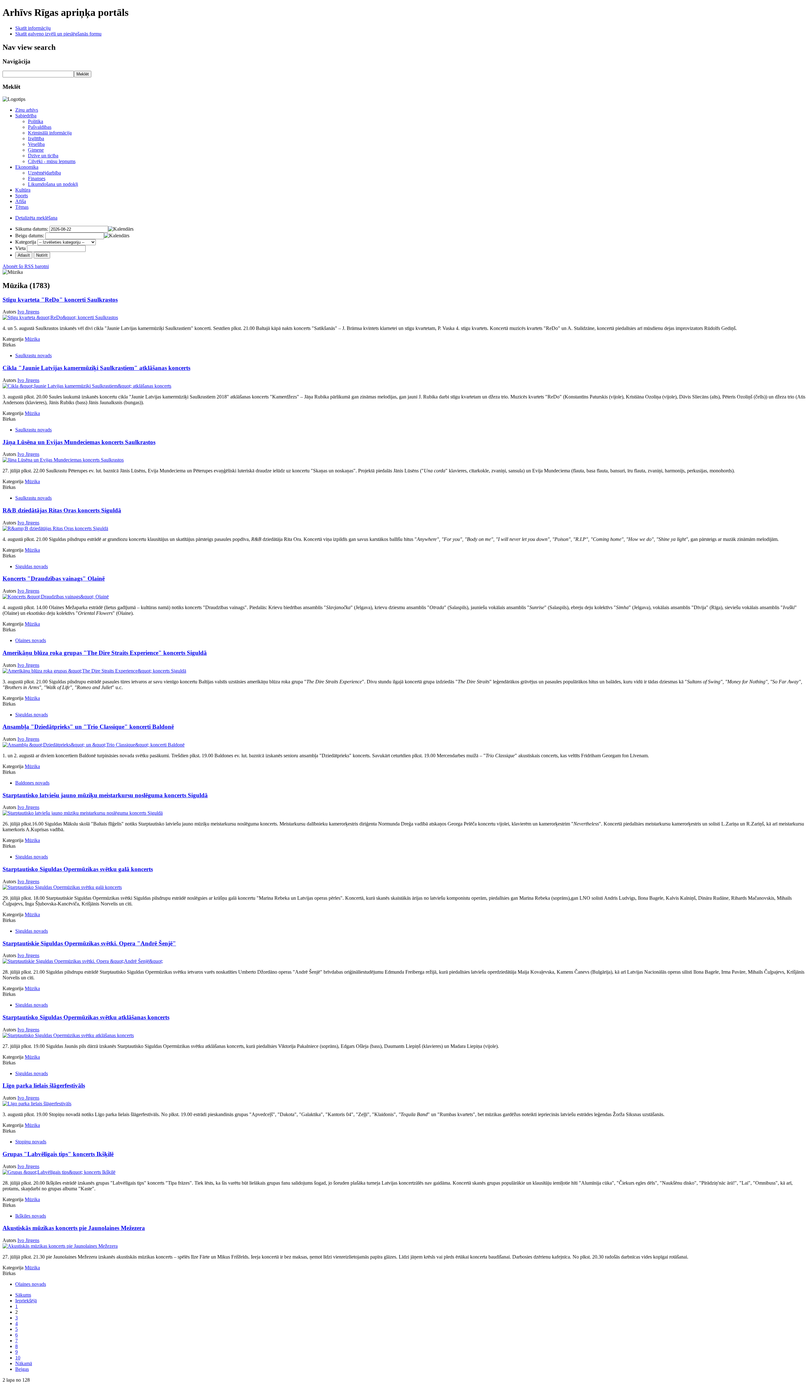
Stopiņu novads (30, 1141)
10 (17, 1357)
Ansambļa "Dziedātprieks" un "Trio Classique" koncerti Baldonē (88, 726)
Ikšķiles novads (30, 1216)
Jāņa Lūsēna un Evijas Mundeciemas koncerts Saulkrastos (79, 442)
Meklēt (82, 74)
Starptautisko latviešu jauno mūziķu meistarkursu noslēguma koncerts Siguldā (105, 795)
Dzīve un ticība (43, 155)
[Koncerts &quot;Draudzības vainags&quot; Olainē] (56, 596)
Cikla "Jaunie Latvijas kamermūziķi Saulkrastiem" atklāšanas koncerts (96, 368)
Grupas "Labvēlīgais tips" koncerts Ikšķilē (58, 1154)
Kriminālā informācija (50, 132)
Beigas (22, 1369)
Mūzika (32, 339)
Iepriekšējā (26, 1300)
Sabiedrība (25, 115)
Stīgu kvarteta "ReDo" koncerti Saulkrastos (60, 299)
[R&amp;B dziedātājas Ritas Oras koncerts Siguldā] (55, 528)
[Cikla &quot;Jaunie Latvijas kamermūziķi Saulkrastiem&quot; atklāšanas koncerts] (87, 386)
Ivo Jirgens (28, 311)
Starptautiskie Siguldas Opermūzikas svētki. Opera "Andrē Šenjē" (89, 943)
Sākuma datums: (31, 229)
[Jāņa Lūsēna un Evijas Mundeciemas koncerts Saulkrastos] (63, 460)
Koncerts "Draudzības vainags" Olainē (54, 578)
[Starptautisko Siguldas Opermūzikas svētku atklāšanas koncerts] (68, 1035)
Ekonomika (26, 167)
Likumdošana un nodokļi (53, 184)
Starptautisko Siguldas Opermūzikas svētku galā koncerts (78, 869)
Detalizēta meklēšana (36, 217)
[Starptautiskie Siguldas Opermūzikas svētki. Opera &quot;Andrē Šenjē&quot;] (83, 961)
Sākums (23, 1295)
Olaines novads (30, 640)
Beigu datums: (29, 235)
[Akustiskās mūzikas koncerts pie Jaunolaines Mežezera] (60, 1246)
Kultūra (22, 190)
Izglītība (36, 138)
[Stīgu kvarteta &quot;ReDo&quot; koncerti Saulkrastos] (60, 317)
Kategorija (25, 242)
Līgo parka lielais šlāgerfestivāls (44, 1085)
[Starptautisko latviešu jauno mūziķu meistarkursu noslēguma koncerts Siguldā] (83, 813)
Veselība (36, 144)
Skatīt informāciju (33, 28)
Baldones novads (32, 783)
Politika (35, 121)
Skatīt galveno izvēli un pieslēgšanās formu (58, 33)
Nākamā (23, 1363)
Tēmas (22, 207)
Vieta (20, 248)
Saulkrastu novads (33, 355)
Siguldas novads (31, 566)
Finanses (36, 178)
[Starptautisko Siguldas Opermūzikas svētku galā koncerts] (62, 887)
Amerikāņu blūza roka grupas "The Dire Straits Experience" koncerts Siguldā (105, 652)
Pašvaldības (39, 127)
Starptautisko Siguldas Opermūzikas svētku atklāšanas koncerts (86, 1017)
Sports (21, 195)
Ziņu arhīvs (26, 110)
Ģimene (36, 150)
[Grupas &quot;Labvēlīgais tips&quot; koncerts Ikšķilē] (59, 1172)
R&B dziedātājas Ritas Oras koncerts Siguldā (62, 510)
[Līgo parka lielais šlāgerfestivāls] (37, 1103)
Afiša (20, 201)
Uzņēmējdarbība (44, 172)
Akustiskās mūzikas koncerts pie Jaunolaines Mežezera (74, 1228)
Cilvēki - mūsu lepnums (51, 161)
